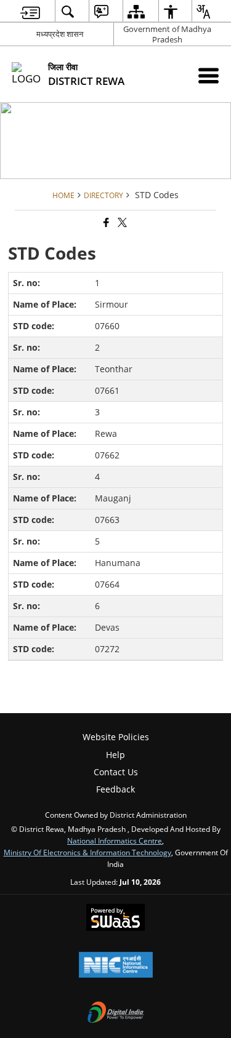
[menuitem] (30, 11)
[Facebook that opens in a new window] (105, 222)
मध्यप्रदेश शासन (59, 33)
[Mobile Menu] (208, 75)
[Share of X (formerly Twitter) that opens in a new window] (121, 222)
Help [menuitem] (115, 755)
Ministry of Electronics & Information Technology (87, 852)
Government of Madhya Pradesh (167, 34)
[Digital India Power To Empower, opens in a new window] (115, 1013)
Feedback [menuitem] (115, 789)
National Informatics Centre (114, 840)
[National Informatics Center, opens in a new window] (116, 966)
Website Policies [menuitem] (116, 737)
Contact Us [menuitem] (116, 772)
